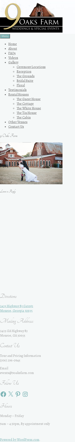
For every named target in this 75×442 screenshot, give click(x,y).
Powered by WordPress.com (19, 439)
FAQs (12, 53)
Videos (13, 58)
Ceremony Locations (31, 67)
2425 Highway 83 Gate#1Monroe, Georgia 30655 (16, 308)
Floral (21, 85)
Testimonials (17, 90)
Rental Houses (18, 94)
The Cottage (25, 103)
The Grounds (26, 76)
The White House (29, 108)
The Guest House (29, 99)
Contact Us (16, 126)
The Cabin (24, 117)
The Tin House (27, 113)
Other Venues (18, 122)
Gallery (13, 62)
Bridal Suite (25, 80)
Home (12, 44)
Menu (5, 36)
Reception (24, 71)
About (12, 48)
